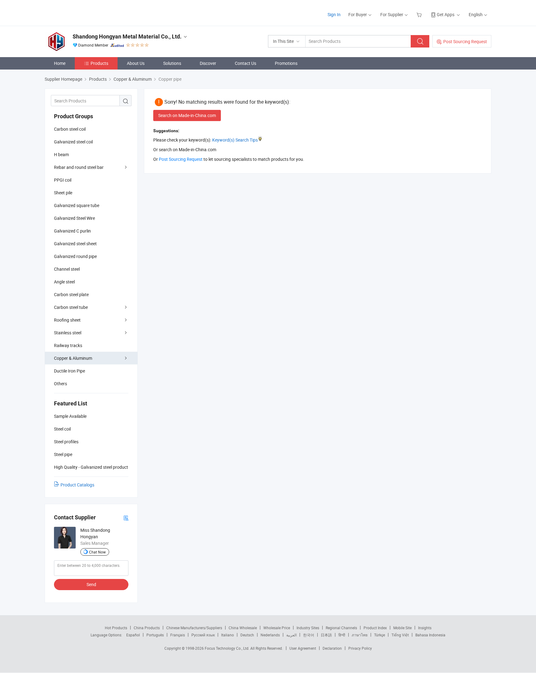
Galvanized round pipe (75, 256)
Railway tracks (68, 345)
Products (99, 63)
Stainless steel (67, 333)
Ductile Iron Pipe (69, 371)
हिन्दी (341, 634)
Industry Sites (308, 627)
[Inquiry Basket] (420, 14)
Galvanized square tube (76, 205)
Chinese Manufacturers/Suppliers (194, 627)
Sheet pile (63, 193)
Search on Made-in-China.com (187, 115)
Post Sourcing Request (465, 41)
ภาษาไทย (360, 634)
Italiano (227, 634)
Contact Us (245, 63)
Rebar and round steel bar (79, 167)
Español (133, 634)
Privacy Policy (360, 648)
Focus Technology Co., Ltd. (227, 648)
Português (155, 634)
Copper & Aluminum (73, 358)
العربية (291, 634)
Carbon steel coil (70, 129)
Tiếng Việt (400, 634)
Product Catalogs (77, 485)
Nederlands (270, 634)
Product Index (375, 627)
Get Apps (445, 14)
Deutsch (247, 634)
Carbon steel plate (71, 294)
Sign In (334, 14)
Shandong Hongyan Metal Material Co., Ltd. (127, 36)
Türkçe (379, 634)
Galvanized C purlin (72, 231)
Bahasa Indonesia (430, 634)
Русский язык (203, 634)
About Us (136, 63)
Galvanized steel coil (73, 142)
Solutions (172, 63)
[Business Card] (125, 517)
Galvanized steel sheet (75, 243)
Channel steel (67, 269)
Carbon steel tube (71, 307)
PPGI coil (62, 180)
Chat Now (97, 551)
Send (91, 584)
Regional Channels (341, 627)
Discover (208, 63)
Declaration (332, 648)
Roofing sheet (67, 320)
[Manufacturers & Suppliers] (84, 12)
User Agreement (302, 648)
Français (177, 634)
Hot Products (116, 627)
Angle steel (64, 282)
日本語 (326, 634)
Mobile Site (402, 627)
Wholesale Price (276, 627)
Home (59, 63)
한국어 (308, 634)
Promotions (286, 63)
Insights (424, 627)
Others (60, 383)
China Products (147, 627)
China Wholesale (243, 627)
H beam (61, 154)
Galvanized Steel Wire (74, 218)
